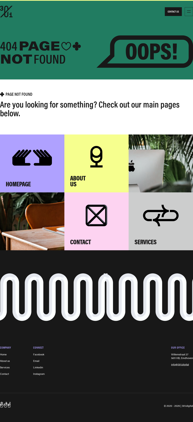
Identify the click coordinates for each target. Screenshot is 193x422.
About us (5, 361)
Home (3, 354)
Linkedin (38, 367)
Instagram (39, 374)
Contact (4, 374)
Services (5, 367)
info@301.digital (180, 364)
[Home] (6, 11)
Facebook (38, 354)
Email (36, 361)
